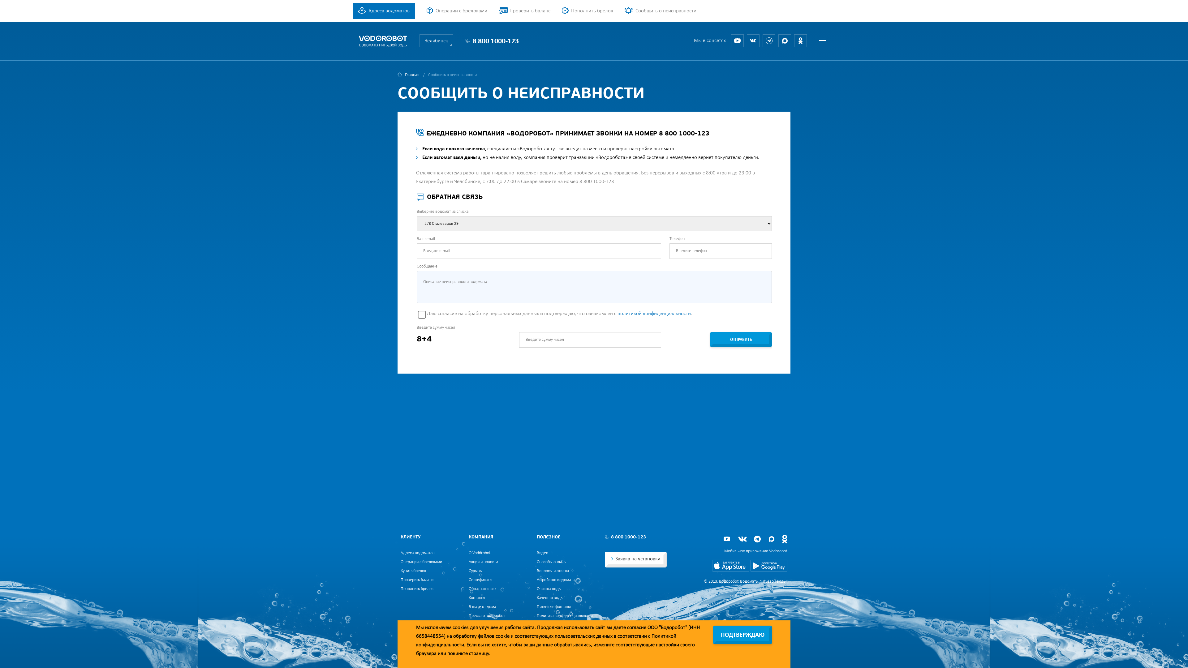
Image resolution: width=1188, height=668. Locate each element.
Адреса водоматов (389, 11)
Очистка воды (549, 589)
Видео (542, 553)
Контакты (477, 598)
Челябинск (436, 41)
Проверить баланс (530, 11)
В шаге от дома (482, 607)
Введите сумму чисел (436, 327)
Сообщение (427, 266)
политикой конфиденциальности (654, 313)
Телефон (677, 239)
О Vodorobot (480, 553)
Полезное (549, 537)
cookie (503, 636)
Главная (412, 75)
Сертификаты (480, 580)
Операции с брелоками (461, 11)
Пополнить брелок (592, 11)
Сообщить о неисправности (665, 11)
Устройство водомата (556, 580)
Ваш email (426, 239)
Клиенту (410, 537)
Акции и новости (483, 562)
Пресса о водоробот (487, 616)
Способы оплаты (551, 562)
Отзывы (476, 571)
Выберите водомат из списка (443, 211)
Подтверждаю (742, 635)
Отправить (741, 339)
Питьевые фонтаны (554, 607)
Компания (481, 537)
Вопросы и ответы (553, 571)
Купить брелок (413, 571)
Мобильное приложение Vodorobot (755, 551)
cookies (461, 627)
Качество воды (550, 598)
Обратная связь (482, 589)
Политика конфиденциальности (565, 616)
